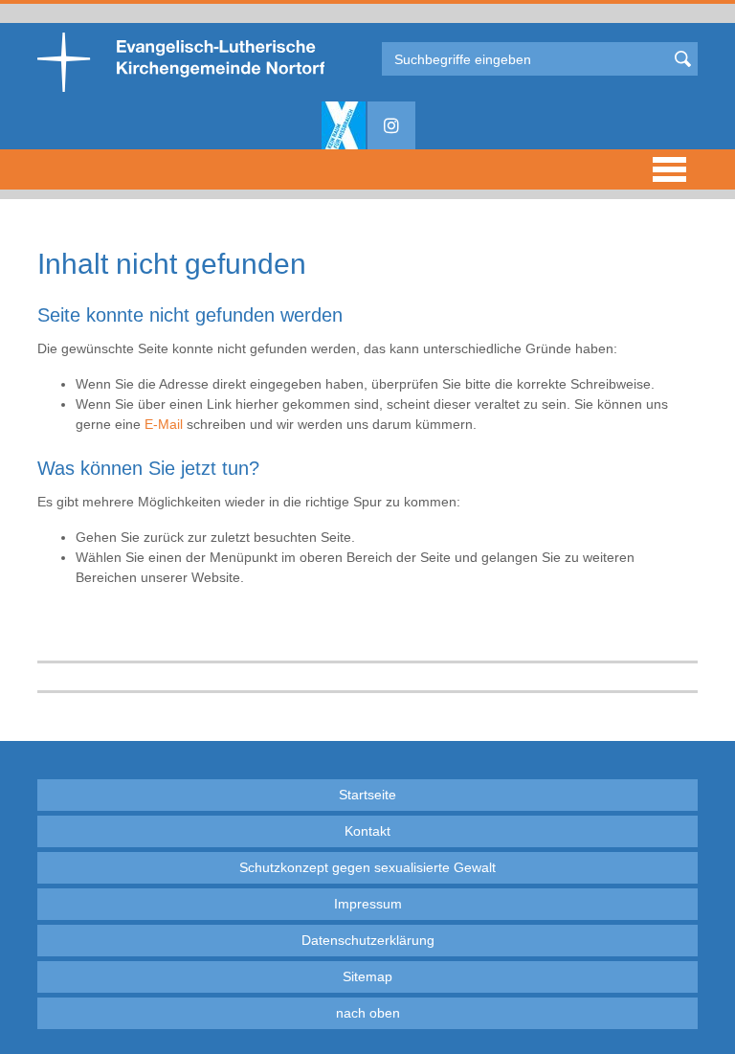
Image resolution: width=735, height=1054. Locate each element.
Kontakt (367, 831)
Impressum (368, 903)
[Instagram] (391, 125)
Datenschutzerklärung (367, 940)
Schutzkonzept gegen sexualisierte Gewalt (367, 867)
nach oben (368, 1012)
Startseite (367, 794)
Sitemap (367, 976)
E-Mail (164, 424)
